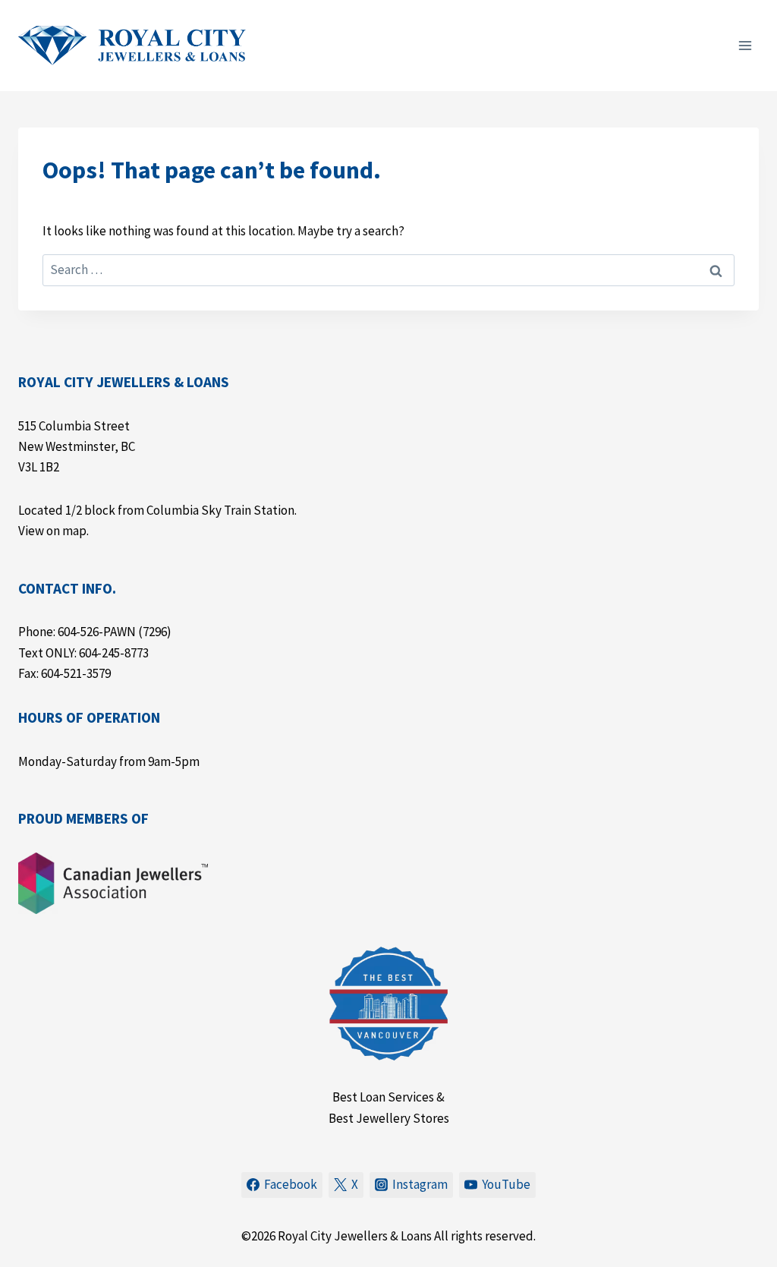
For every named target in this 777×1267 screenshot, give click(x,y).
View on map (52, 530)
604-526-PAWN (97, 631)
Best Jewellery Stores (389, 1118)
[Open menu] (745, 45)
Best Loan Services (383, 1097)
